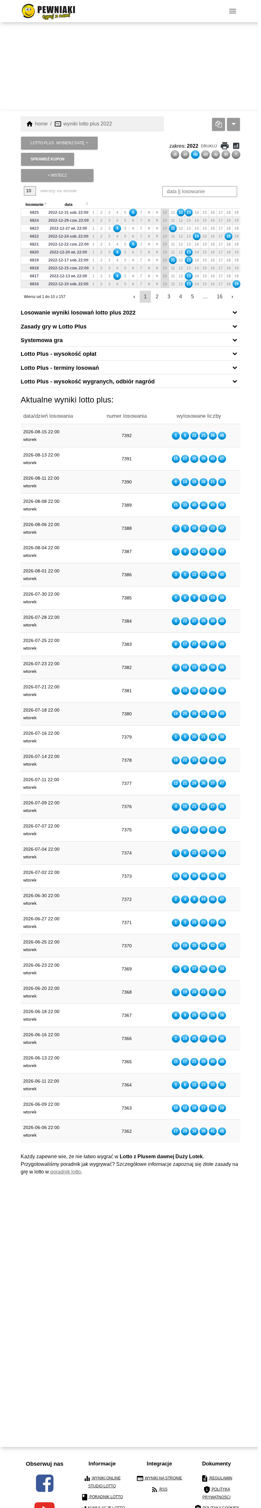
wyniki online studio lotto (102, 1481)
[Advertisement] (130, 66)
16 (219, 296)
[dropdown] (233, 124)
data (69, 204)
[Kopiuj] (218, 124)
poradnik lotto (65, 1171)
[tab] (130, 312)
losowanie (34, 204)
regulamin (216, 1478)
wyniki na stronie (159, 1478)
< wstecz (57, 175)
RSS (159, 1489)
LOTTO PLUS (57, 143)
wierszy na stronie (58, 190)
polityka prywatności (216, 1492)
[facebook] (44, 1483)
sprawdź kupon (48, 159)
